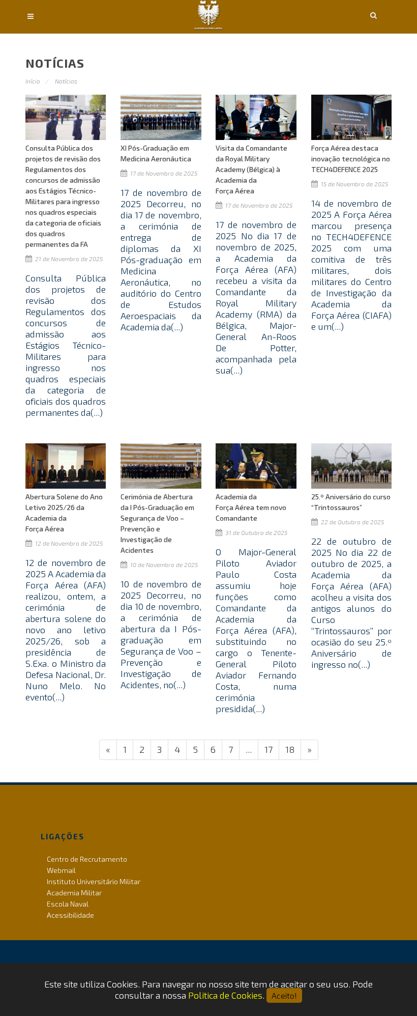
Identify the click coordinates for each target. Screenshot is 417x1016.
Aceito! (284, 995)
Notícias (66, 80)
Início (32, 80)
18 (289, 749)
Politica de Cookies (225, 995)
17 (268, 749)
